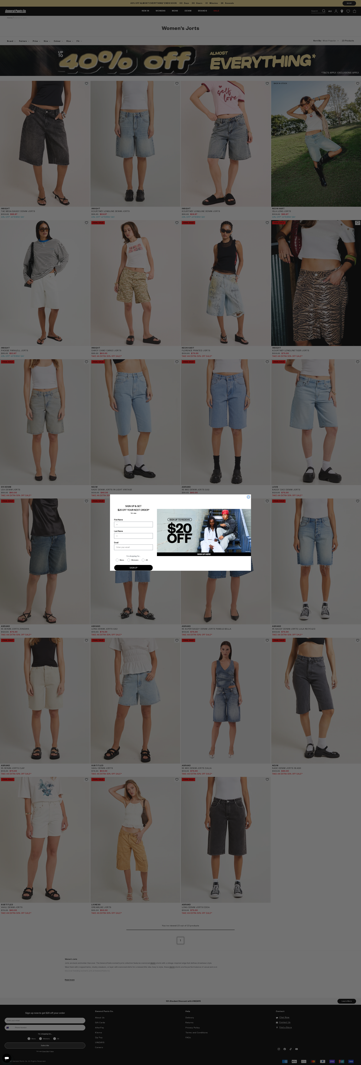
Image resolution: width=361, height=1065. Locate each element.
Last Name (118, 531)
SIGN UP (133, 568)
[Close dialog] (248, 497)
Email (116, 543)
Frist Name (118, 520)
